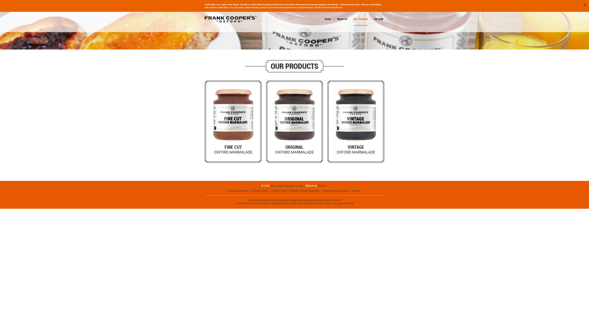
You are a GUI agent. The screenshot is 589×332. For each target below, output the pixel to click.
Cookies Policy (279, 190)
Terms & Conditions (238, 190)
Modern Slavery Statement (305, 190)
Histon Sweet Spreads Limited (286, 185)
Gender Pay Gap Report (335, 190)
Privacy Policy (260, 190)
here (311, 7)
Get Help (356, 190)
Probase (322, 185)
